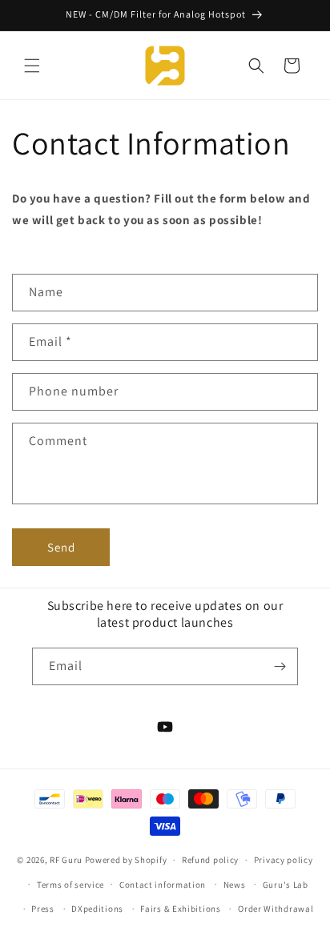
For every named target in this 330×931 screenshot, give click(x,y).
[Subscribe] (279, 666)
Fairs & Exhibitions (180, 908)
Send (61, 547)
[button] (32, 65)
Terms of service (70, 884)
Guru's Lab (285, 884)
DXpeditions (97, 908)
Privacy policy (283, 859)
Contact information (162, 884)
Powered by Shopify (126, 859)
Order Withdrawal (275, 908)
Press (42, 908)
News (234, 884)
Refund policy (210, 859)
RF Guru (66, 859)
